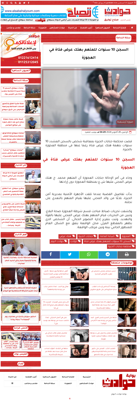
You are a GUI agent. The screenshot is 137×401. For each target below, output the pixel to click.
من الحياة (72, 28)
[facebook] (28, 3)
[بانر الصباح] (49, 12)
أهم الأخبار (21, 235)
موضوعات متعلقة (122, 263)
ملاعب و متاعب (13, 28)
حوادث (74, 241)
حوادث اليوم (57, 241)
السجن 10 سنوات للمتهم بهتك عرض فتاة (108, 241)
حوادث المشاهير (57, 28)
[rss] (16, 3)
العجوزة (127, 236)
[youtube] (20, 3)
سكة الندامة (29, 28)
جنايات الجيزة (86, 236)
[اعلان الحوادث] (21, 66)
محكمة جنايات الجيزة (120, 246)
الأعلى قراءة (21, 328)
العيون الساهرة (102, 28)
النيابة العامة (108, 236)
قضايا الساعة (119, 28)
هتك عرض (66, 236)
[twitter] (24, 3)
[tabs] (3, 3)
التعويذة (42, 28)
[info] (7, 3)
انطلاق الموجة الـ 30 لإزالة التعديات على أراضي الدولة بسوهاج (86, 20)
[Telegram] (107, 255)
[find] (11, 3)
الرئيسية (87, 377)
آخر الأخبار (20, 165)
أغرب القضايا (86, 28)
